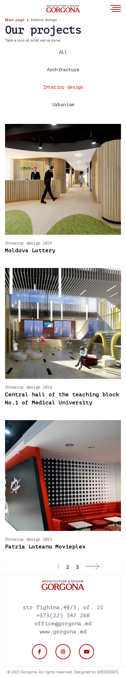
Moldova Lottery (30, 250)
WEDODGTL (108, 671)
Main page (14, 20)
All (63, 52)
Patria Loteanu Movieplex (45, 547)
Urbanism (63, 104)
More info (56, 179)
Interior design (63, 87)
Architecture (63, 69)
